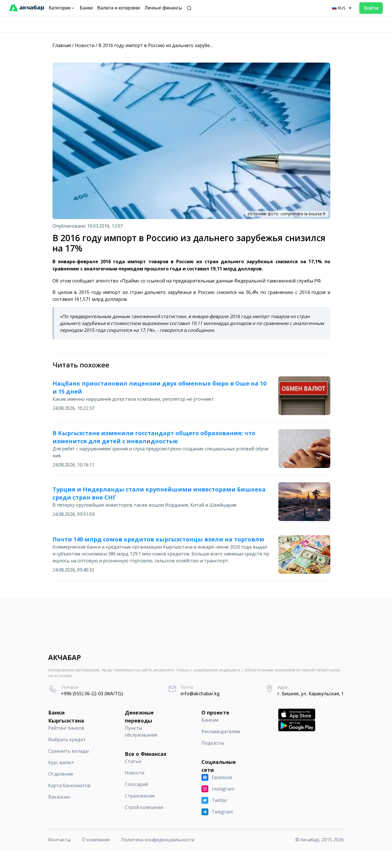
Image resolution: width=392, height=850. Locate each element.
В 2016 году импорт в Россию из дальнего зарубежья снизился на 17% (177, 45)
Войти (371, 8)
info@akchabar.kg (200, 693)
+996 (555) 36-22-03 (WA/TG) (92, 693)
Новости (84, 45)
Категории (60, 7)
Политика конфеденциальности (157, 840)
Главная (62, 45)
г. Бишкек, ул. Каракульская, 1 (310, 693)
